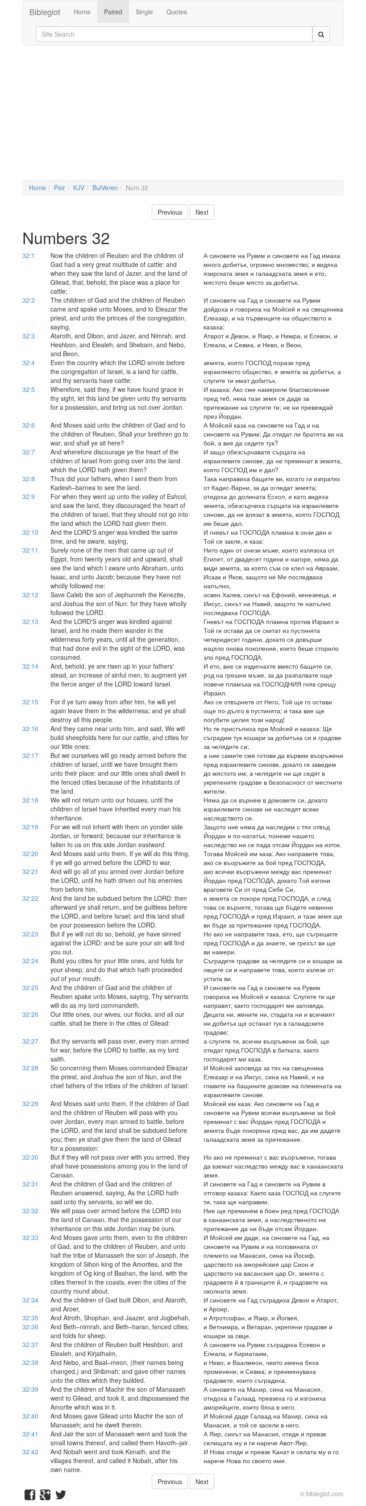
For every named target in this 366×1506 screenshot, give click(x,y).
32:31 (30, 1183)
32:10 (30, 532)
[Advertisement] (183, 116)
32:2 (28, 299)
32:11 (30, 549)
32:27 (30, 1040)
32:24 (30, 960)
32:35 (30, 1317)
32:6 (28, 424)
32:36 (30, 1326)
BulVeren (105, 187)
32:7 (28, 451)
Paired (113, 11)
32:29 (30, 1103)
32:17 (30, 755)
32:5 (28, 389)
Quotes (176, 11)
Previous (170, 212)
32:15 (30, 701)
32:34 (30, 1299)
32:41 (30, 1433)
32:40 (30, 1415)
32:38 (30, 1362)
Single (144, 11)
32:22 (30, 898)
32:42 (30, 1451)
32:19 (30, 826)
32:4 (28, 362)
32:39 (30, 1389)
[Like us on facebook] (30, 1496)
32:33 (30, 1237)
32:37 (30, 1344)
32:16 (30, 728)
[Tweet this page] (61, 1496)
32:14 (30, 665)
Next (201, 212)
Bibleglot (44, 11)
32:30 (30, 1156)
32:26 (30, 1014)
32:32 (30, 1210)
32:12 (30, 594)
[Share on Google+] (45, 1496)
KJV (78, 187)
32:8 (28, 478)
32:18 (30, 799)
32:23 (30, 933)
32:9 (28, 496)
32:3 (28, 335)
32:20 (30, 853)
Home (82, 11)
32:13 (30, 621)
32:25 (30, 987)
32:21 (30, 871)
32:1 (28, 255)
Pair (59, 187)
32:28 (30, 1067)
